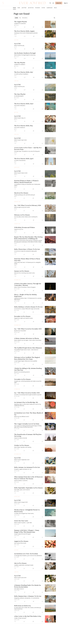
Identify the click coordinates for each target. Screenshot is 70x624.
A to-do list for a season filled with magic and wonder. (27, 308)
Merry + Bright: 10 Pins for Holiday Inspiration (25, 295)
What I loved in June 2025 (20, 577)
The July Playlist (19, 62)
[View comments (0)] (25, 27)
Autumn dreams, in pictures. (21, 480)
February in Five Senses (22, 215)
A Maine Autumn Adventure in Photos (26, 338)
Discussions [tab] (24, 17)
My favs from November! (20, 330)
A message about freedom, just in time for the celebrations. (28, 555)
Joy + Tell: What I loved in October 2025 (27, 393)
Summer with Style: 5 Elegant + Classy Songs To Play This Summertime (26, 531)
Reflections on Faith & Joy (22, 606)
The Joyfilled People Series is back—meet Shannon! (26, 349)
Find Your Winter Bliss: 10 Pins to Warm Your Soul (27, 259)
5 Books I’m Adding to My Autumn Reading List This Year (28, 369)
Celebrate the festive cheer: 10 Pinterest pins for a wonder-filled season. (28, 298)
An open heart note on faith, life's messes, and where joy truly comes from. (27, 608)
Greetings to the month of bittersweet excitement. (26, 33)
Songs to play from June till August (22, 534)
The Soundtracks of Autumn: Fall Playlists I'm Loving (27, 435)
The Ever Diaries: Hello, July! (23, 72)
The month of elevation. (19, 105)
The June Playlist (19, 94)
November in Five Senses (22, 379)
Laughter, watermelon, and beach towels (23, 565)
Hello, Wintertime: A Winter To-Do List (27, 249)
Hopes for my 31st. (18, 229)
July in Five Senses (20, 563)
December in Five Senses (22, 316)
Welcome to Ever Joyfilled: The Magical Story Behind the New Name (27, 358)
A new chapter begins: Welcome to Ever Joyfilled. (25, 361)
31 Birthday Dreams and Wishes (24, 227)
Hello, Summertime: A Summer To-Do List (27, 596)
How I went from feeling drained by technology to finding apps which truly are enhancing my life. (27, 426)
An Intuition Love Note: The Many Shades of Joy (28, 413)
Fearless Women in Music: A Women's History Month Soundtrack (26, 181)
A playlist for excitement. (20, 23)
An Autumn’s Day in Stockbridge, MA (26, 402)
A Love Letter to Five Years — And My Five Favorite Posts (28, 148)
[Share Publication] (53, 3)
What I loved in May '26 (19, 118)
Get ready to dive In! (19, 588)
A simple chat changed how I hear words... (24, 513)
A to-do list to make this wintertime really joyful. (25, 251)
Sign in (66, 3)
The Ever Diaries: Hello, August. (24, 31)
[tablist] (21, 17)
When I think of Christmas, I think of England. (25, 287)
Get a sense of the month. (20, 543)
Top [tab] (20, 17)
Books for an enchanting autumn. (22, 372)
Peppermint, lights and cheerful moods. (23, 318)
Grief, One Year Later (21, 521)
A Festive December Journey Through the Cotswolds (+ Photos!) (27, 284)
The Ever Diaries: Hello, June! (23, 103)
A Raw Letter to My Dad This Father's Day (27, 616)
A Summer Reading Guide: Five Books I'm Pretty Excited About (27, 586)
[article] (35, 24)
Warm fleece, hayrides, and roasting (22, 447)
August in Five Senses (21, 541)
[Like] (15, 68)
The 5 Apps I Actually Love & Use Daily (26, 424)
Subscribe (58, 3)
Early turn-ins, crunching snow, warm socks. (24, 273)
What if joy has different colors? (21, 416)
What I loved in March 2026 (20, 173)
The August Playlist (20, 21)
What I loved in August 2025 (21, 502)
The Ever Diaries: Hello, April (23, 158)
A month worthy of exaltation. (21, 74)
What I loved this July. (19, 45)
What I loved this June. (19, 86)
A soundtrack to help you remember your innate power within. (27, 185)
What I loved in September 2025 (21, 459)
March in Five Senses (21, 193)
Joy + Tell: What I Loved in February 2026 (27, 205)
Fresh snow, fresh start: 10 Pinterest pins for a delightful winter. (27, 263)
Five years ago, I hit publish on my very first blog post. (27, 151)
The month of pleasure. (19, 127)
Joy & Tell (17, 43)
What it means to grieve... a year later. (23, 522)
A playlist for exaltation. (19, 64)
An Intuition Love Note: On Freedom (26, 554)
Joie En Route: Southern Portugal (25, 53)
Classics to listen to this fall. (20, 438)
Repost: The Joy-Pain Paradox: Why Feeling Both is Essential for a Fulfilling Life (28, 237)
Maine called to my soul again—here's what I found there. (27, 340)
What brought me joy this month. (22, 207)
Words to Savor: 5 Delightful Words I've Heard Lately (27, 510)
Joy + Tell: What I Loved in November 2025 (28, 329)
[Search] (50, 3)
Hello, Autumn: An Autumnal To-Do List (27, 467)
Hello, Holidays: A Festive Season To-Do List (28, 307)
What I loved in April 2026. (20, 140)
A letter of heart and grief (20, 618)
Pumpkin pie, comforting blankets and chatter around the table (27, 381)
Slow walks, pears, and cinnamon (22, 489)
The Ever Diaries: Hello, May (23, 125)
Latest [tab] (16, 17)
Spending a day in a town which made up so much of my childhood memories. (27, 405)
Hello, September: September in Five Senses (28, 488)
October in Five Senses (21, 445)
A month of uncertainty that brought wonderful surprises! (27, 394)
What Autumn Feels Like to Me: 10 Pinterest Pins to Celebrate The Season (28, 477)
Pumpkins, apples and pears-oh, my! (22, 469)
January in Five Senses (21, 271)
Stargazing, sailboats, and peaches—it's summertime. (26, 598)
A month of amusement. (20, 160)
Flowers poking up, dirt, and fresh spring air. (24, 194)
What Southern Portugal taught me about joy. (25, 55)
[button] (14, 7)
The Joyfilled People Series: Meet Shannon (28, 348)
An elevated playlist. (19, 96)
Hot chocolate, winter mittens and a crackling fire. (26, 216)
